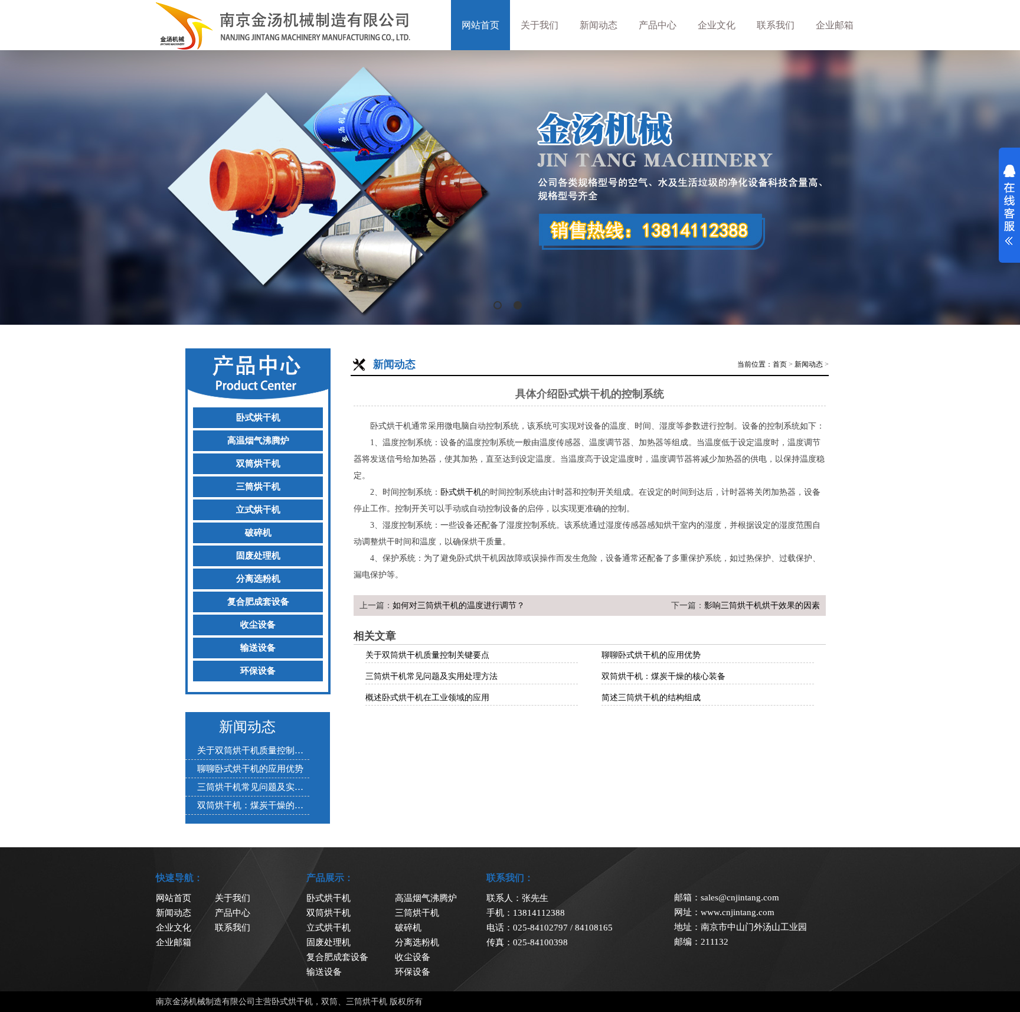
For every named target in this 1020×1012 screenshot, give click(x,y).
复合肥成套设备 (258, 601)
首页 (780, 364)
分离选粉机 (258, 578)
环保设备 (258, 670)
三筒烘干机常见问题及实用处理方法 (431, 676)
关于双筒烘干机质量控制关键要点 (427, 655)
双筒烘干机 (258, 463)
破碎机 (258, 532)
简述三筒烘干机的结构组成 (651, 697)
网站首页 (480, 25)
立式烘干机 (258, 509)
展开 (1009, 205)
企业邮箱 (835, 25)
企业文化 (716, 25)
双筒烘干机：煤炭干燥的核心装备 (663, 676)
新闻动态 (598, 25)
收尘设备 (258, 624)
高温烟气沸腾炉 (258, 440)
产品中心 (657, 25)
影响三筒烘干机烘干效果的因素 (762, 605)
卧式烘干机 (258, 417)
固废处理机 (258, 555)
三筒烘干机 (258, 486)
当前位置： (755, 364)
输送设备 (258, 647)
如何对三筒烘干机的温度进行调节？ (459, 605)
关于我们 (539, 25)
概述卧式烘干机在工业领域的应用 (427, 697)
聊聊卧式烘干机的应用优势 (651, 655)
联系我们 (776, 25)
